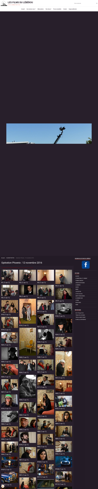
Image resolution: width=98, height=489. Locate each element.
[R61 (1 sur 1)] (45, 364)
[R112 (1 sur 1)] (63, 476)
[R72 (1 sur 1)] (63, 401)
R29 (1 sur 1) (60, 349)
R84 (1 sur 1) (60, 423)
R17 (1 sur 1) (41, 311)
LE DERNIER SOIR (79, 298)
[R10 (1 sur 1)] (9, 306)
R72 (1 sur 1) (60, 409)
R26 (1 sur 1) (23, 372)
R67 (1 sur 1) (5, 392)
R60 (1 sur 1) (23, 415)
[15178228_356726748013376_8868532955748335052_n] (45, 484)
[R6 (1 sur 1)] (27, 290)
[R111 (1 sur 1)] (45, 469)
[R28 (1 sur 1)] (45, 334)
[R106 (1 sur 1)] (63, 461)
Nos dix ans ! (48, 9)
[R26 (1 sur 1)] (27, 365)
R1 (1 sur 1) (5, 282)
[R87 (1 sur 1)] (27, 452)
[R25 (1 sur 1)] (9, 337)
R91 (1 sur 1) (23, 475)
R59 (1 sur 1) (5, 377)
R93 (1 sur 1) (60, 454)
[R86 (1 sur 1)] (9, 416)
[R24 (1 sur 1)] (63, 326)
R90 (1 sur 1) (5, 439)
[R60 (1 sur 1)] (27, 407)
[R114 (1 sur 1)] (9, 477)
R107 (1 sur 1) (6, 470)
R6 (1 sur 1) (23, 296)
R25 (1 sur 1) (5, 345)
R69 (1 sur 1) (23, 429)
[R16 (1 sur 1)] (27, 311)
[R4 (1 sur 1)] (63, 277)
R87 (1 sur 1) (23, 460)
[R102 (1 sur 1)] (45, 454)
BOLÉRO (77, 276)
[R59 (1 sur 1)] (9, 369)
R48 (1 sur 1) (41, 357)
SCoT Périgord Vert (80, 312)
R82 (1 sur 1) (41, 416)
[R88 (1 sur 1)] (45, 424)
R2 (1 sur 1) (23, 282)
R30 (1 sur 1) (5, 362)
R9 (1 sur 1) (59, 301)
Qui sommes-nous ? (31, 9)
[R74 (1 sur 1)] (27, 437)
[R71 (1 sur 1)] (45, 380)
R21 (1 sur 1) (41, 327)
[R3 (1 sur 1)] (45, 275)
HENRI (77, 304)
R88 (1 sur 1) (41, 431)
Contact (65, 9)
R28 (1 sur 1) (41, 342)
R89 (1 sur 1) (60, 439)
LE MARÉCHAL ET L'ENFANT (81, 278)
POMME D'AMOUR (79, 280)
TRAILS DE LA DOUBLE (80, 315)
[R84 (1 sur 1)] (63, 416)
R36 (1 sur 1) (23, 400)
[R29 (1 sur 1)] (63, 342)
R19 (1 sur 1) (5, 330)
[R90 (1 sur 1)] (9, 431)
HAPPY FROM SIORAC (80, 295)
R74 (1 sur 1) (23, 445)
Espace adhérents (73, 9)
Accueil (23, 9)
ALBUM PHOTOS (10, 257)
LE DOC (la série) (79, 293)
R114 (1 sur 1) (6, 485)
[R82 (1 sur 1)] (45, 402)
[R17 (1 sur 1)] (45, 305)
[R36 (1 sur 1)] (27, 386)
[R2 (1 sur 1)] (27, 275)
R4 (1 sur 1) (59, 286)
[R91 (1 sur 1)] (27, 467)
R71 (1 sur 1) (41, 387)
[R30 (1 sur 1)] (9, 353)
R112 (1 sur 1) (60, 484)
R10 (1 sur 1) (5, 314)
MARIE (77, 289)
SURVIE (77, 287)
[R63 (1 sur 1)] (63, 386)
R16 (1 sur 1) (23, 325)
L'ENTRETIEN (78, 291)
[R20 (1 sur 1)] (27, 342)
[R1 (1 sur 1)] (9, 275)
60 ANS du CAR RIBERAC (81, 319)
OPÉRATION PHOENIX (80, 282)
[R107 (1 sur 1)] (9, 462)
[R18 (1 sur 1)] (63, 308)
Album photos (41, 9)
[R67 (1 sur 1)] (9, 384)
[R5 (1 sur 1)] (9, 290)
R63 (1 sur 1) (60, 393)
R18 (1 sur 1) (60, 316)
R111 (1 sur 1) (42, 477)
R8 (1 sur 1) (41, 298)
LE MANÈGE (78, 284)
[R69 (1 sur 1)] (27, 422)
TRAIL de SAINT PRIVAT (81, 317)
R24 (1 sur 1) (60, 335)
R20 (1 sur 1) (23, 357)
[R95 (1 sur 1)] (9, 447)
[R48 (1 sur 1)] (45, 349)
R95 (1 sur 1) (5, 454)
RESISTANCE (78, 302)
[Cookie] (2, 486)
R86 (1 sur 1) (5, 424)
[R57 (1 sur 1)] (63, 363)
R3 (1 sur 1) (41, 282)
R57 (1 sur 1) (60, 378)
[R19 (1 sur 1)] (9, 322)
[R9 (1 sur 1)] (63, 293)
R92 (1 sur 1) (41, 447)
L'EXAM (77, 300)
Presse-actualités (57, 9)
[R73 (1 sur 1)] (9, 400)
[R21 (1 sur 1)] (45, 319)
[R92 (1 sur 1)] (45, 439)
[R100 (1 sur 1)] (27, 483)
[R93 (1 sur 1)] (63, 446)
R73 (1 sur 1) (5, 409)
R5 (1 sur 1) (5, 298)
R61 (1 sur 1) (41, 372)
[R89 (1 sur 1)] (63, 431)
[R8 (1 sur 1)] (45, 290)
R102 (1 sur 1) (42, 462)
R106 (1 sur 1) (60, 469)
